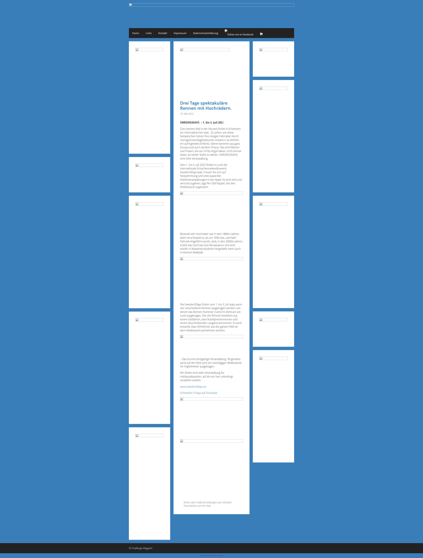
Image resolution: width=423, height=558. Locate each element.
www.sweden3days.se (193, 386)
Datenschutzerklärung (205, 33)
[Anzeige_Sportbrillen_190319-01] (149, 204)
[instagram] (261, 34)
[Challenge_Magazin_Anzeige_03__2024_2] (149, 50)
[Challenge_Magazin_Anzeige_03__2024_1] (273, 204)
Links (149, 33)
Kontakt (162, 33)
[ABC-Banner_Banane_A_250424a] (273, 359)
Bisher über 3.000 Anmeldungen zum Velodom (208, 502)
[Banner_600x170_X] (273, 89)
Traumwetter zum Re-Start (197, 505)
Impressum (180, 33)
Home (135, 33)
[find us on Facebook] (239, 34)
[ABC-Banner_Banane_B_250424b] (149, 320)
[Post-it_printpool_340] (149, 166)
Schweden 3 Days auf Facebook (198, 393)
